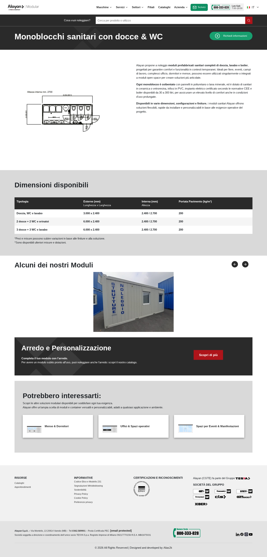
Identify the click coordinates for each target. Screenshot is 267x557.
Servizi (120, 7)
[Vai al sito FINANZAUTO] (223, 491)
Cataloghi (164, 7)
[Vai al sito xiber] (201, 504)
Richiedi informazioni (235, 35)
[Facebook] (242, 534)
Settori (136, 7)
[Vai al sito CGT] (201, 491)
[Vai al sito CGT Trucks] (244, 496)
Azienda (179, 7)
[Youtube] (250, 534)
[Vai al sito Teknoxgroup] (201, 496)
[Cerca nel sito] (248, 20)
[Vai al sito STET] (244, 491)
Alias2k (167, 547)
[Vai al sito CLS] (223, 496)
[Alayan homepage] (23, 7)
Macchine (102, 7)
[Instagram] (246, 534)
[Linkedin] (238, 534)
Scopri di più (208, 355)
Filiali (151, 7)
